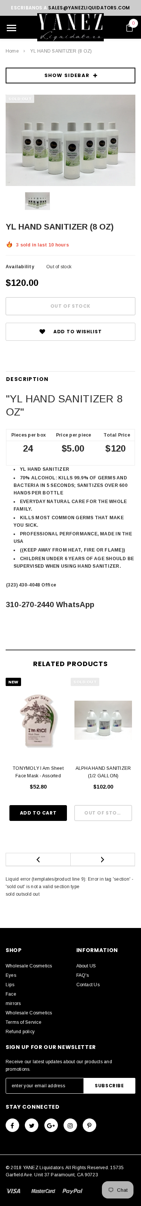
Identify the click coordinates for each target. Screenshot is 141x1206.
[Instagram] (70, 1125)
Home (12, 51)
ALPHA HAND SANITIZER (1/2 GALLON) (103, 772)
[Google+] (51, 1125)
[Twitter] (31, 1125)
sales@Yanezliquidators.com (89, 8)
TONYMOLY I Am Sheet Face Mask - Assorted (38, 772)
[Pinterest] (89, 1125)
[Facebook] (12, 1125)
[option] (70, 140)
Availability (20, 266)
